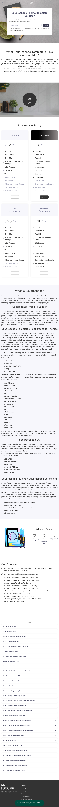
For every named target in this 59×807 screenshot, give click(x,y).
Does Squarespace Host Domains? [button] (14, 715)
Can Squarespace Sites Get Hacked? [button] (14, 770)
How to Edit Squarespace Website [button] (13, 735)
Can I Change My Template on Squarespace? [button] (17, 755)
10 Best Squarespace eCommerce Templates (21, 588)
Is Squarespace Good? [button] (10, 740)
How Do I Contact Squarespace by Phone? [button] (16, 671)
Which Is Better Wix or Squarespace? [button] (14, 666)
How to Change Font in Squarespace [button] (14, 705)
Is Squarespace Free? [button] (10, 626)
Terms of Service (27, 799)
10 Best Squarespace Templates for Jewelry (21, 586)
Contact (25, 791)
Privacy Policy (26, 796)
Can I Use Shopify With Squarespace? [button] (15, 765)
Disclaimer (25, 793)
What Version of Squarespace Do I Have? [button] (16, 750)
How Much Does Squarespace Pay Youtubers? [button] (17, 720)
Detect (46, 25)
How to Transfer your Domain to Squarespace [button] (17, 710)
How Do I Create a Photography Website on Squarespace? (26, 591)
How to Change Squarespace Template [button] (15, 646)
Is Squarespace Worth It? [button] (11, 661)
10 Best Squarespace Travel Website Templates (22, 580)
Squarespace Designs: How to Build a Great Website (24, 599)
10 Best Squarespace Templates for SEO (20, 596)
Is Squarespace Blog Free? (14, 601)
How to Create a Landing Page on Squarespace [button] (18, 730)
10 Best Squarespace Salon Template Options (21, 578)
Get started (15, 197)
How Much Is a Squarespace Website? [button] (15, 656)
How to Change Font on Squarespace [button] (14, 695)
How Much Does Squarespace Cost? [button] (14, 636)
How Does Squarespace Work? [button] (12, 676)
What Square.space (7, 786)
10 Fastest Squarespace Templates (17, 593)
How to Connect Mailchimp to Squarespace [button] (16, 725)
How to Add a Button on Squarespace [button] (15, 681)
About (24, 788)
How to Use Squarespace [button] (11, 641)
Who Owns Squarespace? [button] (11, 651)
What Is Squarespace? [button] (10, 631)
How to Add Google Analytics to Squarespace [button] (17, 691)
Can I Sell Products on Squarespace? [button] (14, 760)
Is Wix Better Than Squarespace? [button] (13, 745)
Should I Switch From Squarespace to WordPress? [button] (19, 700)
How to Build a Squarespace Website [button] (14, 686)
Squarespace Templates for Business (18, 583)
